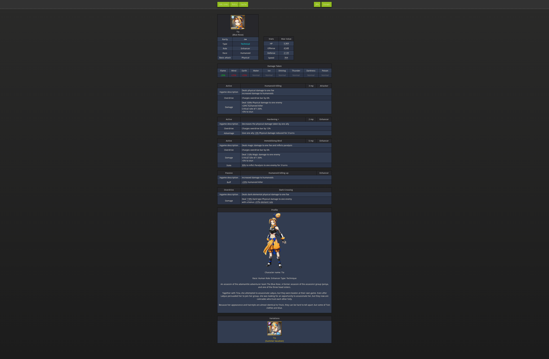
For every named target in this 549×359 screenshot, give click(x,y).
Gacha (243, 4)
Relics (234, 4)
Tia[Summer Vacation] (274, 339)
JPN (317, 4)
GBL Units (223, 4)
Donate (326, 4)
